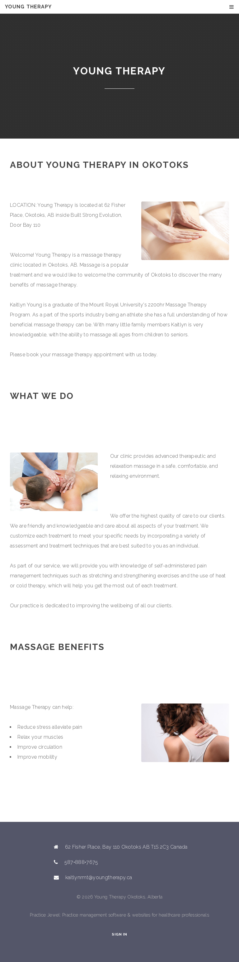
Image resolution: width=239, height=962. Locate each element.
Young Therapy (28, 7)
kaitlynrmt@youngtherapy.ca (98, 877)
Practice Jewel (45, 914)
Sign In (119, 934)
